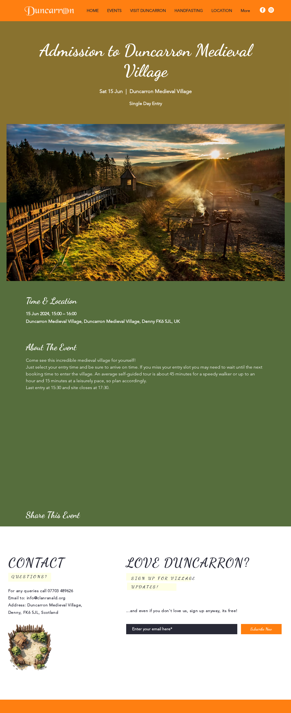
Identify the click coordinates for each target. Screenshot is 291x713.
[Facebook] (262, 10)
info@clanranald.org (46, 597)
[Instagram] (271, 10)
